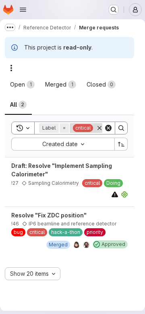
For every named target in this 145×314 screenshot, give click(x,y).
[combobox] (62, 144)
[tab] (22, 84)
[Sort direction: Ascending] (121, 144)
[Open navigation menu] (23, 9)
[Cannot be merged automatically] (115, 194)
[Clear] (108, 128)
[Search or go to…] (113, 9)
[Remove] (99, 128)
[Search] (121, 128)
